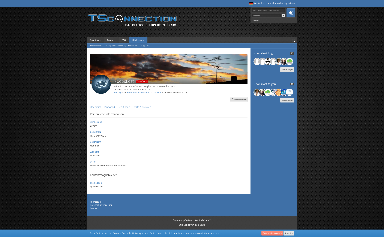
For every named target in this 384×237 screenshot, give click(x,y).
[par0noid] (278, 61)
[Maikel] (284, 92)
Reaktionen (124, 107)
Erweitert (256, 20)
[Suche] (293, 40)
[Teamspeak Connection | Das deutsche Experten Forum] (132, 19)
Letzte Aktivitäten (142, 107)
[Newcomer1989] (257, 61)
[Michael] (289, 61)
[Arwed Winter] (262, 61)
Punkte (157, 92)
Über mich (95, 107)
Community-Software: (192, 220)
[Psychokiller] (273, 61)
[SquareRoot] (273, 92)
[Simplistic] (268, 61)
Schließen (289, 233)
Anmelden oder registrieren (281, 3)
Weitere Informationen (272, 233)
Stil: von (192, 224)
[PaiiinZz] (278, 92)
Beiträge (118, 92)
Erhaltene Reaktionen (138, 92)
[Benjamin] (289, 92)
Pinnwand (109, 107)
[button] (257, 3)
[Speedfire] (284, 61)
